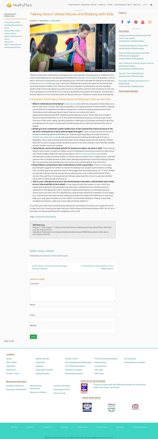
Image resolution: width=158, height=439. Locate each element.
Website (33, 325)
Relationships (100, 362)
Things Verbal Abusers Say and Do (133, 45)
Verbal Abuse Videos (12, 22)
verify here (114, 387)
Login (145, 5)
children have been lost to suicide (47, 137)
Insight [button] (101, 5)
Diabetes (39, 366)
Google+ (64, 255)
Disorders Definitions (15, 386)
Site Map (14, 427)
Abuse (9, 358)
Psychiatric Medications (16, 389)
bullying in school (84, 78)
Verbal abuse (69, 104)
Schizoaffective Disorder (134, 362)
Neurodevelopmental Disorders (78, 362)
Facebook (46, 255)
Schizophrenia (101, 366)
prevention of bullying (44, 83)
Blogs (110, 5)
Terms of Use (82, 427)
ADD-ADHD (11, 362)
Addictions (10, 366)
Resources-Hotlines (38, 392)
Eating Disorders (43, 373)
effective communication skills (87, 154)
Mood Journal (59, 393)
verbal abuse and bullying (45, 217)
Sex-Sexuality (130, 358)
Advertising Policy (140, 427)
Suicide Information (62, 386)
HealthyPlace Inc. (59, 437)
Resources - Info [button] (88, 5)
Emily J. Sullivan (52, 21)
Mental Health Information (36, 387)
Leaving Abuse (10, 33)
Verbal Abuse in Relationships (131, 41)
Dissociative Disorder (45, 370)
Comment (34, 283)
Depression (40, 362)
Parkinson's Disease (73, 370)
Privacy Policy (102, 427)
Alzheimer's (11, 370)
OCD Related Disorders (75, 366)
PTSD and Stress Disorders (106, 358)
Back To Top (9, 341)
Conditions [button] (73, 5)
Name (32, 304)
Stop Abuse (8, 42)
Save (33, 336)
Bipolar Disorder (42, 358)
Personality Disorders (74, 373)
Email (32, 315)
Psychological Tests (123, 5)
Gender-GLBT (71, 358)
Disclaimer (120, 427)
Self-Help (99, 370)
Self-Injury (99, 373)
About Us (30, 427)
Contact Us (47, 427)
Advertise (64, 427)
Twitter (54, 255)
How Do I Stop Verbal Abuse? (131, 73)
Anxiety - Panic (12, 373)
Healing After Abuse (12, 30)
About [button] (136, 5)
